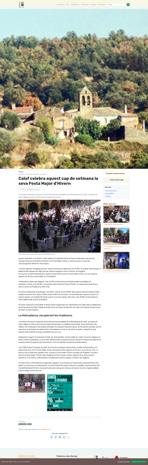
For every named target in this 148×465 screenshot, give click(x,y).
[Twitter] (64, 437)
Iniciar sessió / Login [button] (117, 180)
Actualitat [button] (60, 4)
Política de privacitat (25, 458)
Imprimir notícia (33, 189)
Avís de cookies (30, 456)
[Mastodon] (59, 437)
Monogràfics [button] (75, 4)
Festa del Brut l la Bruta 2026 (113, 224)
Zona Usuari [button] (101, 4)
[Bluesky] (55, 437)
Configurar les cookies (124, 461)
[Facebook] (51, 437)
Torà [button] (67, 4)
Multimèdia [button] (84, 4)
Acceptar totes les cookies (139, 461)
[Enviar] (68, 437)
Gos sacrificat (109, 193)
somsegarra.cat (46, 429)
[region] (74, 461)
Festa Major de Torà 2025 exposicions (116, 271)
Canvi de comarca (111, 191)
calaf (29, 424)
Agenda (93, 4)
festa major (22, 424)
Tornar (22, 189)
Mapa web (21, 456)
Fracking (108, 196)
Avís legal (35, 458)
